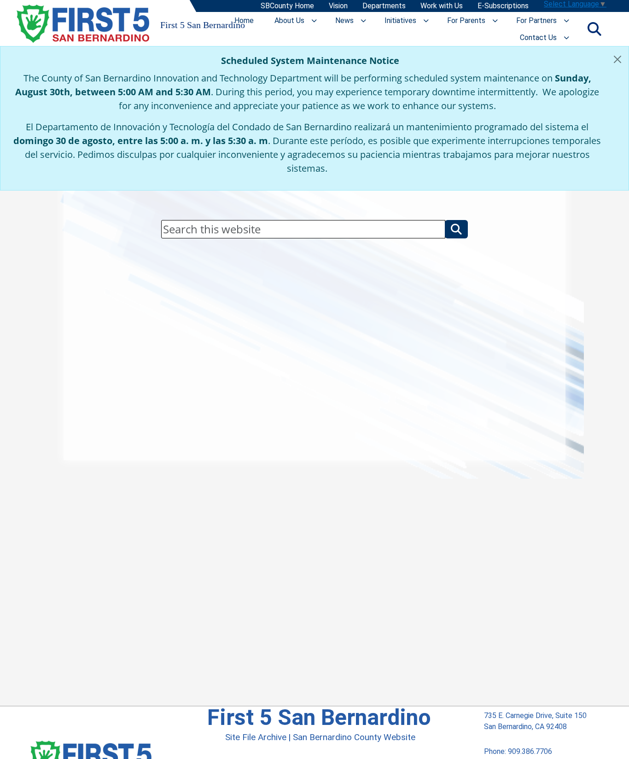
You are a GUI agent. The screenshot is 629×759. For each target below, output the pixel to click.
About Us (289, 20)
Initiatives (400, 20)
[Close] (617, 59)
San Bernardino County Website (354, 737)
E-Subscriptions (502, 6)
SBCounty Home (287, 6)
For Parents (466, 20)
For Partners (536, 20)
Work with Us (441, 6)
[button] (456, 229)
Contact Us (538, 37)
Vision (337, 6)
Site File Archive (255, 737)
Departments (383, 6)
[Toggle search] (594, 29)
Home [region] (244, 20)
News (344, 20)
